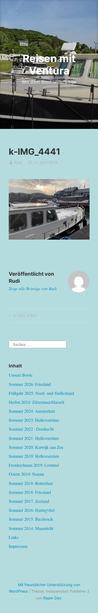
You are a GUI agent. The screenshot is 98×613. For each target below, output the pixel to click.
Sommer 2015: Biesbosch (31, 519)
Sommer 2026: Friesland (30, 384)
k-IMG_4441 (25, 316)
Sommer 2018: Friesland (30, 492)
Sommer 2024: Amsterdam (32, 411)
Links (14, 537)
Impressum (18, 546)
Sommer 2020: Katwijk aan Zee (36, 447)
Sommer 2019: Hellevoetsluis (34, 456)
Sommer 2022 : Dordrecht (31, 429)
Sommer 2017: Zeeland (29, 501)
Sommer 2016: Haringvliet (31, 510)
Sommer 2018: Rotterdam (31, 483)
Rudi (18, 162)
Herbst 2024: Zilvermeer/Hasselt (36, 402)
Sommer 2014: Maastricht (31, 528)
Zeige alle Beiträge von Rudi (33, 288)
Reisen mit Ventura (49, 64)
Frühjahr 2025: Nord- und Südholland (41, 393)
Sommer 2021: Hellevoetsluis (34, 438)
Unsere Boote (20, 375)
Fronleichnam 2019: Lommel (34, 465)
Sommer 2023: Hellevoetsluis (34, 420)
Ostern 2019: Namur (26, 474)
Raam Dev (52, 598)
